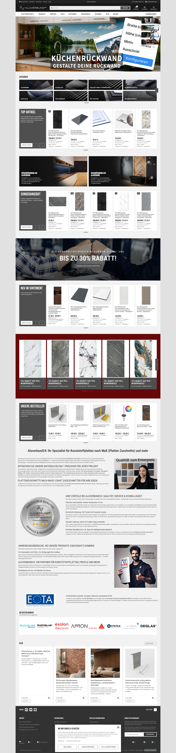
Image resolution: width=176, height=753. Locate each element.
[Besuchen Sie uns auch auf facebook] (26, 709)
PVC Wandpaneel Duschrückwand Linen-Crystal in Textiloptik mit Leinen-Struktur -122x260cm (123, 309)
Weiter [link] (25, 701)
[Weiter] (42, 145)
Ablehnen (67, 747)
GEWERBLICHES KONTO (60, 722)
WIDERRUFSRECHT (94, 722)
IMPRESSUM (61, 741)
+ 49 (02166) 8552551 (26, 722)
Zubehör (20, 475)
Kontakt (45, 1)
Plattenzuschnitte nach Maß (75, 484)
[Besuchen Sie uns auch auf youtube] (30, 709)
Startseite (31, 1)
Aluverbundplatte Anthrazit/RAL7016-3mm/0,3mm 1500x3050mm (79, 132)
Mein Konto (39, 1)
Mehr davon (26, 145)
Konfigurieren (88, 747)
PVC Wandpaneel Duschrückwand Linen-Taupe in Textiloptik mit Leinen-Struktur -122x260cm (146, 309)
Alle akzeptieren (108, 747)
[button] (73, 14)
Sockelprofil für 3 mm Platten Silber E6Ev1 (57, 425)
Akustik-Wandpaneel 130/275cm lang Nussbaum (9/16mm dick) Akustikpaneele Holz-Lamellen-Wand (56, 310)
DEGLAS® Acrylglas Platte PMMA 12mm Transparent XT (123, 131)
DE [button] (61, 146)
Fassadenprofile (93, 473)
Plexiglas (104, 471)
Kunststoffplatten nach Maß (71, 458)
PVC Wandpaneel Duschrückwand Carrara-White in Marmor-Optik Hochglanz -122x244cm (122, 215)
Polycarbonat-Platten (38, 473)
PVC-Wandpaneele (69, 473)
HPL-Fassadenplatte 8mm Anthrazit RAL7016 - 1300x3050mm (78, 308)
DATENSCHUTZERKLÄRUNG (73, 741)
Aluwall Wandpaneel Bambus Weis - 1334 (79, 425)
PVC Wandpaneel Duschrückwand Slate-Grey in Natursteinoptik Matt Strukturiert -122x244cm (145, 215)
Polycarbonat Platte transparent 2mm (99, 131)
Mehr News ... (150, 643)
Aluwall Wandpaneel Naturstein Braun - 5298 (144, 425)
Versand (60, 141)
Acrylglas (97, 471)
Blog (50, 1)
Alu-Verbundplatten (87, 471)
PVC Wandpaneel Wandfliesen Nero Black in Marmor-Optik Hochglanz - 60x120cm (56, 215)
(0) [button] (139, 1)
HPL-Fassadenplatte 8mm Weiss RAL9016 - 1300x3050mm (100, 308)
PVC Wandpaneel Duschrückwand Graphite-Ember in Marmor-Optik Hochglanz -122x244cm (79, 215)
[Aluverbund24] (33, 8)
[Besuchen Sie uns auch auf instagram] (35, 709)
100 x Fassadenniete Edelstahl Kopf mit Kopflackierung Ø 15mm (122, 426)
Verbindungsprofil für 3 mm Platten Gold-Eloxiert (101, 425)
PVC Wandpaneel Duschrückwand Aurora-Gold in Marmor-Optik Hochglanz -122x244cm (146, 133)
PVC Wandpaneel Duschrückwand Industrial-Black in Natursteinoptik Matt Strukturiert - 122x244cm (57, 133)
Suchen (125, 8)
